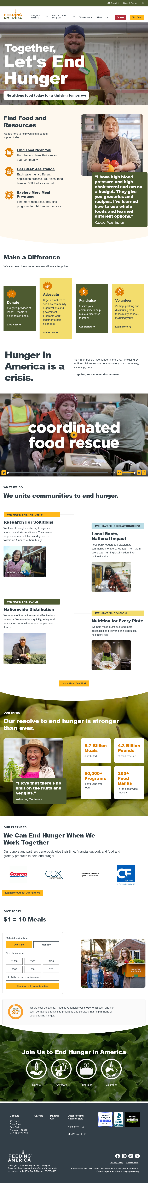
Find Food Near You (34, 150)
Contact (14, 1116)
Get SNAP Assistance (36, 169)
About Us (101, 17)
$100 (14, 969)
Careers (38, 1116)
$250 (51, 961)
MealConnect (75, 1134)
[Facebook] (117, 1158)
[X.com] (137, 1158)
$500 (32, 961)
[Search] (143, 3)
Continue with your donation (32, 986)
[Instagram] (124, 1158)
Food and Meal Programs (59, 16)
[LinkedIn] (130, 1158)
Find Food (137, 17)
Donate (120, 17)
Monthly (46, 944)
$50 (33, 969)
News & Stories (130, 3)
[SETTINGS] (139, 472)
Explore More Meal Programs (33, 194)
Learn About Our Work (74, 683)
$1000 (14, 961)
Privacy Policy (116, 1162)
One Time (19, 944)
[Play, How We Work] (3, 472)
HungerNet (73, 1126)
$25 (51, 969)
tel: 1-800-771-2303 (19, 1133)
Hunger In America (35, 16)
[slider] (57, 472)
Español (115, 3)
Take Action (84, 17)
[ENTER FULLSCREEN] (144, 472)
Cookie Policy (132, 1162)
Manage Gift (54, 1117)
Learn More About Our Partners (22, 892)
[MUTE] (119, 472)
